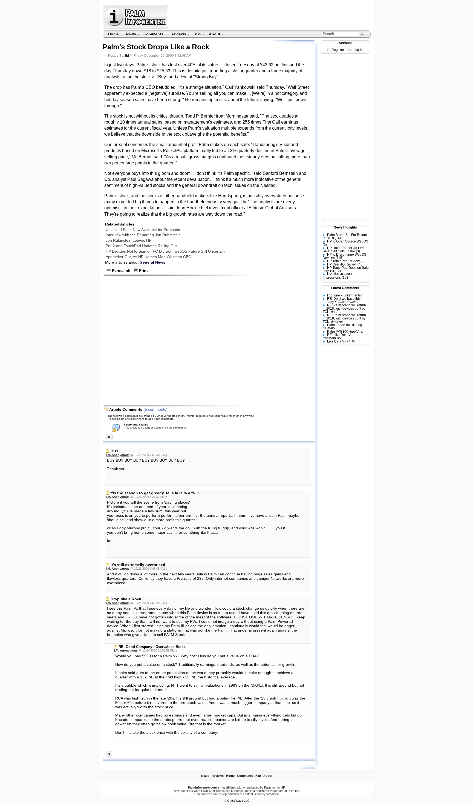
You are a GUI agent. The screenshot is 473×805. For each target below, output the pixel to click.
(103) (346, 277)
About (212, 34)
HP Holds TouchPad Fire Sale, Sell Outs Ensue (343, 249)
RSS (195, 34)
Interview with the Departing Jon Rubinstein (143, 235)
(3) (358, 251)
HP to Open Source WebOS (347, 241)
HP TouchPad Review (343, 261)
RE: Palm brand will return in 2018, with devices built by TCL (344, 308)
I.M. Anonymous (117, 454)
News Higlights (345, 227)
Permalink (120, 270)
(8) (362, 261)
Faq (258, 775)
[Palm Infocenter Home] (136, 27)
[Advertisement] (270, 16)
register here (136, 418)
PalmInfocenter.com (202, 787)
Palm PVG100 (337, 331)
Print (143, 270)
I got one (333, 295)
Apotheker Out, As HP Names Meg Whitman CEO (148, 257)
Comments (153, 34)
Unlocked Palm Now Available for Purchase (143, 229)
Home (113, 34)
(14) (338, 238)
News (129, 34)
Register (337, 50)
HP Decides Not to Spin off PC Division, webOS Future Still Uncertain (165, 251)
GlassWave (235, 800)
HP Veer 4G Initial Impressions (338, 276)
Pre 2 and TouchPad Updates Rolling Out (141, 246)
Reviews (176, 34)
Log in (358, 50)
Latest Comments (345, 288)
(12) (338, 271)
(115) (339, 257)
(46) (360, 264)
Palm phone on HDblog (344, 325)
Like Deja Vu (336, 341)
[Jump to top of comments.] (108, 755)
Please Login (116, 418)
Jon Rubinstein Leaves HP (128, 240)
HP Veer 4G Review (342, 264)
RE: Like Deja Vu (340, 334)
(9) (325, 244)
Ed (127, 56)
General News (152, 262)
